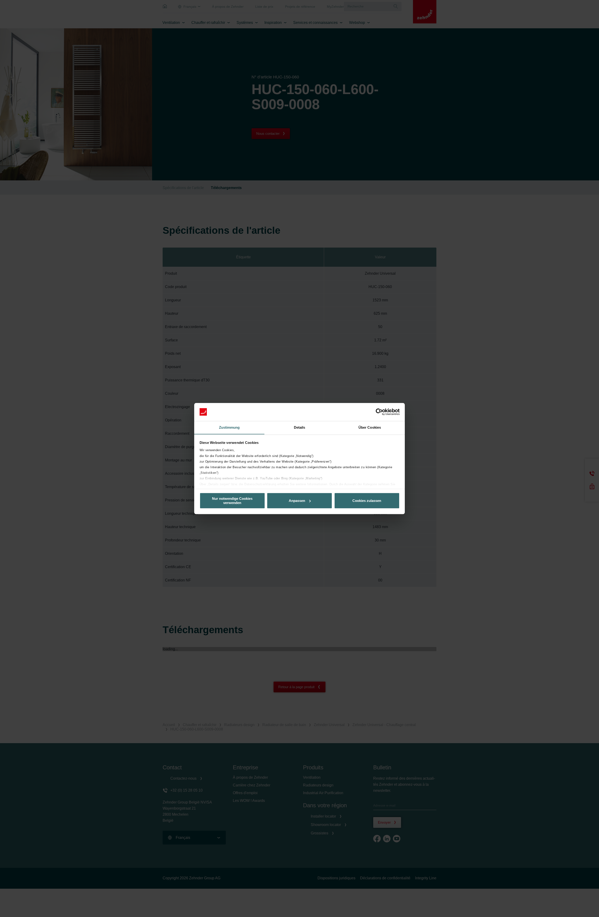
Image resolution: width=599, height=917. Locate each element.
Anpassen (297, 501)
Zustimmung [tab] (229, 427)
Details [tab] (299, 427)
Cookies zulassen (366, 501)
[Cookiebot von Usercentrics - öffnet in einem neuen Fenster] (379, 411)
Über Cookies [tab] (369, 427)
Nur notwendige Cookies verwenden (232, 500)
